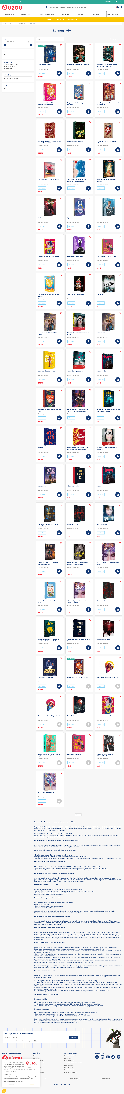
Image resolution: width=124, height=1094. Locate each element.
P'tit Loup (36, 1058)
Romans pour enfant (11, 64)
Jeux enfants (65, 14)
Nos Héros (95, 14)
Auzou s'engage (69, 1060)
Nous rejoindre (68, 1065)
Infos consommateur (70, 1072)
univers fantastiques (41, 835)
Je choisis (11, 1085)
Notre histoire (68, 1058)
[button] (4, 1091)
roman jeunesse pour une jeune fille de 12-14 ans (54, 890)
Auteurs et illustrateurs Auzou (73, 1063)
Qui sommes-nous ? (70, 1056)
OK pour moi (30, 1085)
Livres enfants (9, 14)
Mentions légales (75, 1078)
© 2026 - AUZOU (58, 1084)
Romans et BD (25, 14)
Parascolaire (81, 14)
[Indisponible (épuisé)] (117, 686)
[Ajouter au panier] (59, 73)
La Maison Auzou (112, 14)
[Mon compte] (120, 7)
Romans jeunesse (21, 23)
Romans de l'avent (10, 66)
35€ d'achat (73, 19)
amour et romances (52, 833)
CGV (45, 1078)
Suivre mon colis (69, 1070)
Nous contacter (68, 1067)
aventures (41, 833)
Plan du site (67, 1084)
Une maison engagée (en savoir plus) (12, 2)
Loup (34, 1056)
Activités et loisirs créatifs (46, 14)
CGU (35, 1041)
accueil (4, 23)
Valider (30, 42)
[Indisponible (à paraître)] (88, 686)
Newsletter (108, 1)
